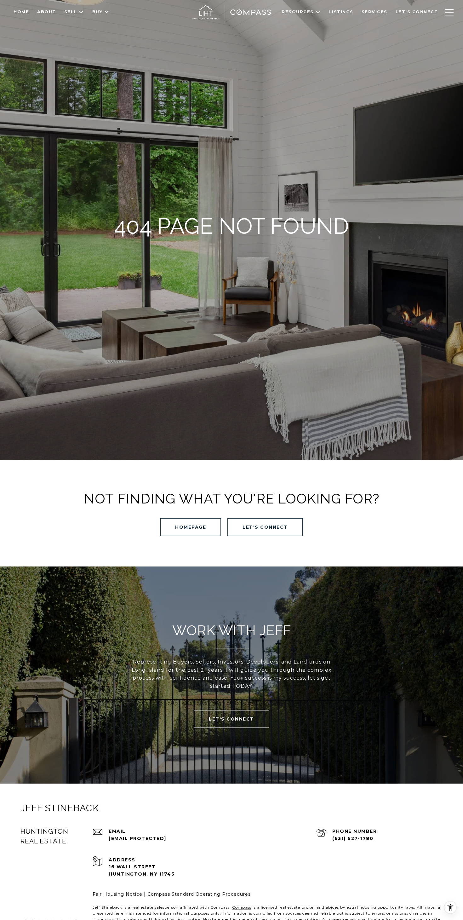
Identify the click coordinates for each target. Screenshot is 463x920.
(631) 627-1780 (352, 838)
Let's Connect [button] (265, 527)
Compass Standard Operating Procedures (199, 894)
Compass (241, 907)
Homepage (190, 527)
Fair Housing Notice (117, 894)
